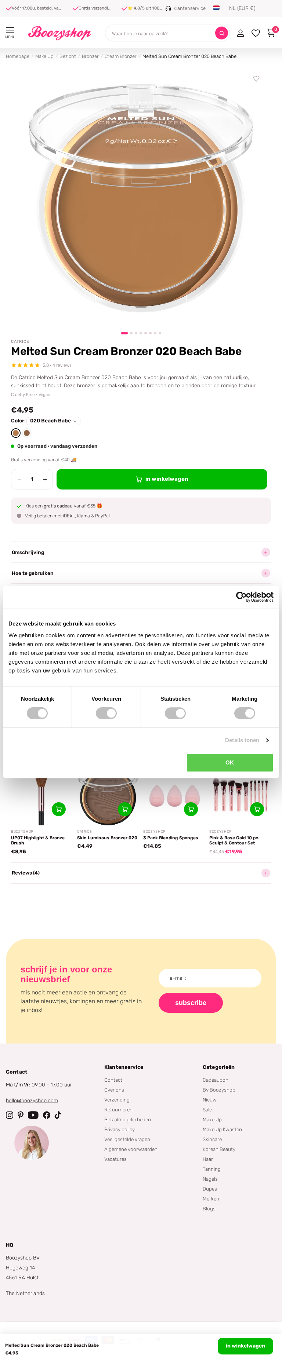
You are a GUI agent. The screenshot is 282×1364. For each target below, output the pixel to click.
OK (229, 762)
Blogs (209, 1208)
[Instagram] (9, 1115)
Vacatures (115, 1159)
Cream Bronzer (121, 56)
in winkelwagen (245, 1346)
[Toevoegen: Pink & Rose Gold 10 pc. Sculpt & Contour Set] (257, 809)
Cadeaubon (215, 1080)
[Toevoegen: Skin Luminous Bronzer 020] (125, 809)
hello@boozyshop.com (32, 1100)
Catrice (20, 341)
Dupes (210, 1189)
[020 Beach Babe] (16, 433)
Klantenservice (123, 1067)
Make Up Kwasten (222, 1129)
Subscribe (190, 1002)
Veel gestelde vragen (127, 1139)
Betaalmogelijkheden (127, 1119)
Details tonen (242, 740)
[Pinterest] (21, 1115)
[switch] (106, 713)
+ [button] (45, 479)
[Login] (240, 33)
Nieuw (210, 1100)
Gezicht (67, 56)
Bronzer (90, 56)
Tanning (212, 1169)
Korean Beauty (219, 1149)
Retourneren (118, 1109)
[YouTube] (33, 1115)
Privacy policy (119, 1129)
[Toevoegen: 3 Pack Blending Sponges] (191, 809)
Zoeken (221, 33)
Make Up (44, 56)
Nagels (210, 1179)
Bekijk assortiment (10, 30)
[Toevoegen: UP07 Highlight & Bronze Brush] (59, 809)
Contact (113, 1080)
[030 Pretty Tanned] (27, 433)
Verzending (117, 1100)
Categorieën (219, 1067)
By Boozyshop (219, 1090)
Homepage (17, 56)
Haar (208, 1159)
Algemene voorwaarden (131, 1149)
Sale (207, 1109)
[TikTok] (58, 1115)
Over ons (114, 1090)
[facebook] (46, 1115)
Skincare (212, 1139)
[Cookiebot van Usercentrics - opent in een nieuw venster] (241, 596)
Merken (211, 1199)
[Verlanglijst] (256, 79)
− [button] (19, 479)
